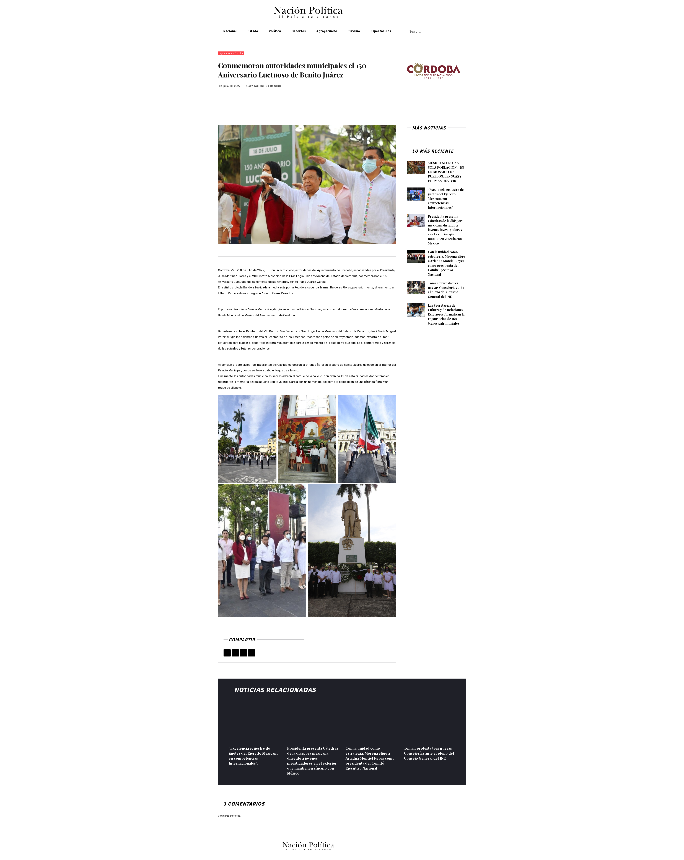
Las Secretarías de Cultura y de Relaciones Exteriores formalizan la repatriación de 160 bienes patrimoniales (446, 314)
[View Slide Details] (433, 70)
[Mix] (251, 652)
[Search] (464, 31)
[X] (441, 12)
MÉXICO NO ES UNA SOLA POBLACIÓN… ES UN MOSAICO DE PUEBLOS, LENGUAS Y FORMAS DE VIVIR (446, 172)
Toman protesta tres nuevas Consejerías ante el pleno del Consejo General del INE (446, 290)
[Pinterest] (243, 652)
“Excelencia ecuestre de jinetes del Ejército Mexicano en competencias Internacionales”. (446, 198)
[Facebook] (434, 12)
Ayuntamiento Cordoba (231, 53)
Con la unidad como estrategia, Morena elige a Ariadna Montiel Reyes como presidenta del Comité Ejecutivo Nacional (370, 758)
